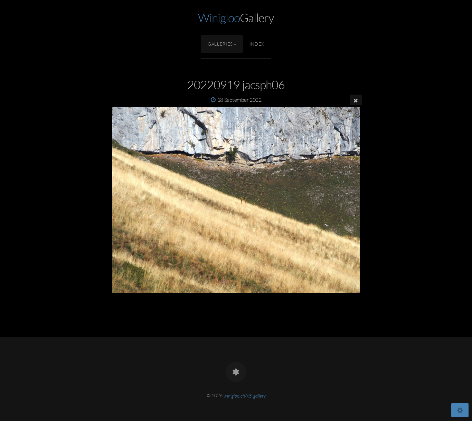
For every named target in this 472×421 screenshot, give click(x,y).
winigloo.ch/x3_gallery (245, 395)
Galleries (220, 44)
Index (256, 44)
